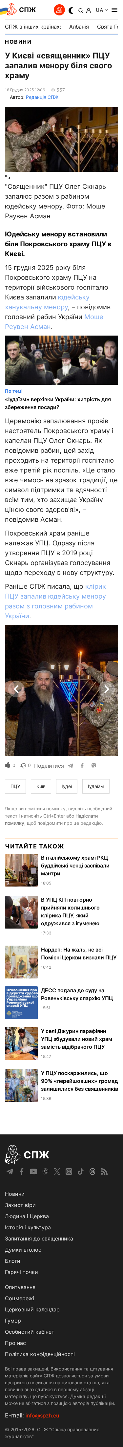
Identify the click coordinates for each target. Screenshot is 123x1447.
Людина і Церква (27, 1216)
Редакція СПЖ (42, 97)
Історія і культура (28, 1227)
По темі (14, 391)
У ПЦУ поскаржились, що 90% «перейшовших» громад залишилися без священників (79, 1081)
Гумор (13, 1320)
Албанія (79, 26)
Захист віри (20, 1205)
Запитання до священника (39, 1238)
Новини (18, 41)
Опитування (20, 1287)
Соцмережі (19, 1298)
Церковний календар (32, 1309)
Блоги (12, 1261)
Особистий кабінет (29, 1331)
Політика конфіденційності (40, 1354)
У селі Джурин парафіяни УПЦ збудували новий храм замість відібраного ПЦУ (76, 1039)
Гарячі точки (21, 1272)
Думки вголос (23, 1249)
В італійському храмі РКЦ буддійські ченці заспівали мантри (75, 865)
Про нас (15, 1343)
